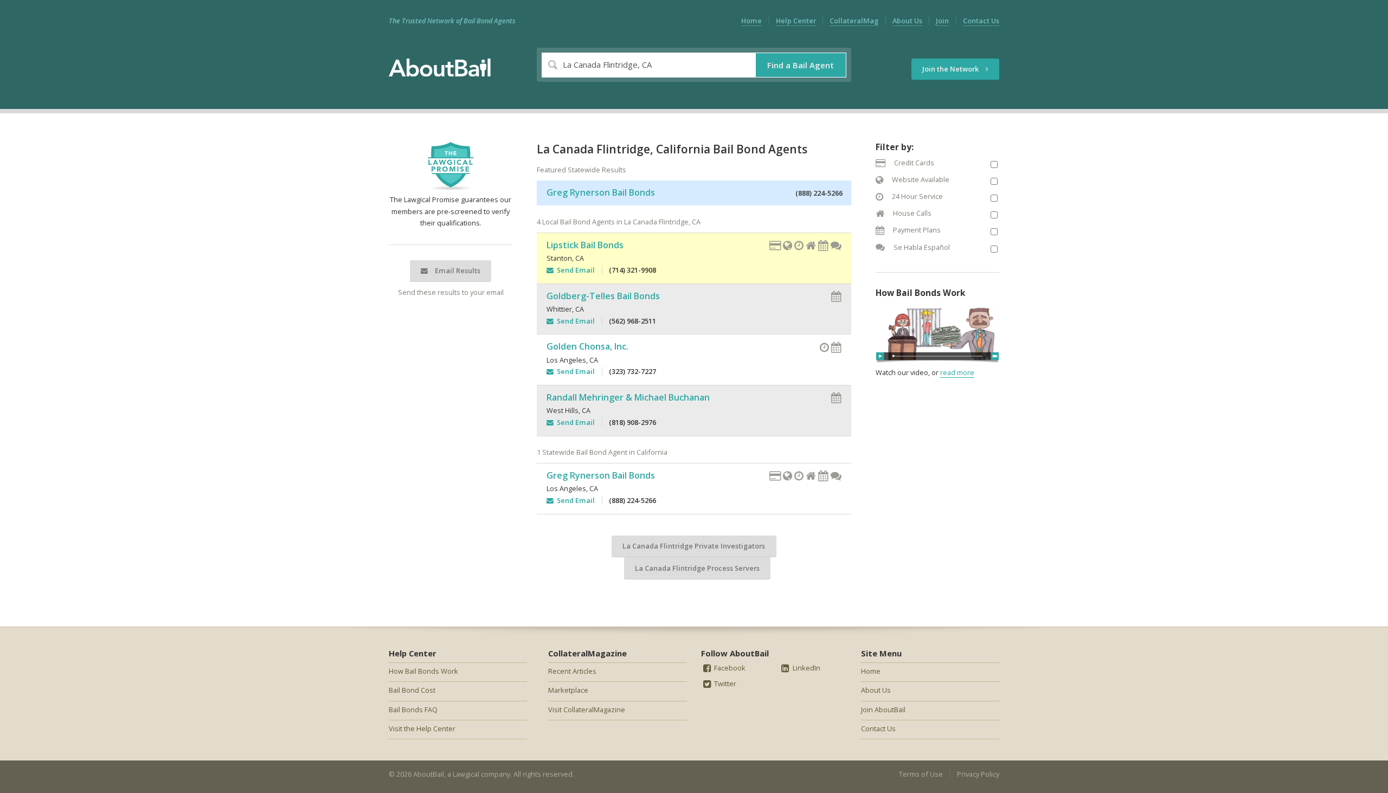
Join (942, 20)
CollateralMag (854, 20)
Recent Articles (572, 671)
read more (957, 372)
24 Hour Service (916, 196)
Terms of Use (921, 774)
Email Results (456, 270)
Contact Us (981, 20)
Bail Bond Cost (412, 690)
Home (751, 20)
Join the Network (951, 69)
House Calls (911, 213)
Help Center (796, 20)
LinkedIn (805, 668)
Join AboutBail (883, 709)
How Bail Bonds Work (423, 671)
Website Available (919, 179)
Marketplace (568, 690)
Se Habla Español (921, 247)
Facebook (729, 668)
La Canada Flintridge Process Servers (697, 568)
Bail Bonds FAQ (413, 709)
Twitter (724, 683)
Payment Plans (916, 230)
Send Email (574, 270)
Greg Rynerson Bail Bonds (601, 192)
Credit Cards (913, 162)
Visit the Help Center (422, 728)
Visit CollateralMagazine (586, 709)
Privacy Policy (978, 774)
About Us (907, 20)
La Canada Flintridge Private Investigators (693, 546)
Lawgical (466, 774)
